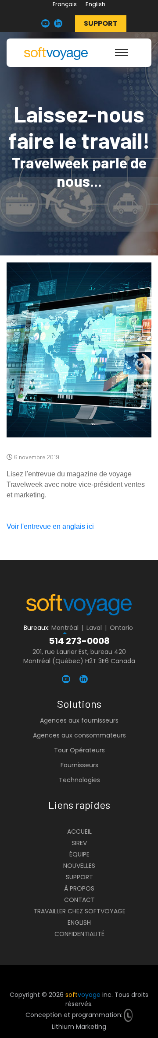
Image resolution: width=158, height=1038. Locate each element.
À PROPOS (79, 888)
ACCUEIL (79, 831)
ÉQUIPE (79, 854)
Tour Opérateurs (79, 750)
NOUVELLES (79, 865)
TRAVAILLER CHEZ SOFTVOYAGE (79, 911)
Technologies (79, 780)
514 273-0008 (79, 641)
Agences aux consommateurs (79, 735)
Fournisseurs (79, 765)
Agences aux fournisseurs (79, 720)
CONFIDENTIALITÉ (79, 934)
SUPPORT (79, 877)
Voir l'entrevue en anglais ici (50, 526)
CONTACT (79, 899)
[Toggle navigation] (121, 52)
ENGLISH (79, 922)
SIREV (79, 843)
